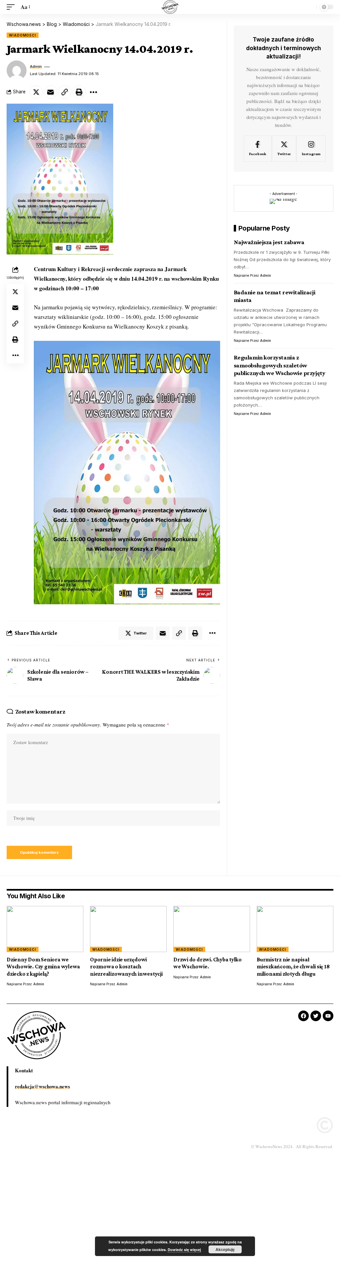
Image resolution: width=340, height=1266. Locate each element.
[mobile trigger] (12, 7)
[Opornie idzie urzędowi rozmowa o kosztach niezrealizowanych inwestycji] (128, 929)
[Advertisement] (170, 1216)
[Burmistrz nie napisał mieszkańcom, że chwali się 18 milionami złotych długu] (295, 929)
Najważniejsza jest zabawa (269, 242)
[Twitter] (284, 149)
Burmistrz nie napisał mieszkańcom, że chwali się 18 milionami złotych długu (293, 966)
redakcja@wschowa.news (42, 1086)
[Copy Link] (64, 92)
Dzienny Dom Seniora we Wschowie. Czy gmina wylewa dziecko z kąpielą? (43, 966)
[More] (93, 92)
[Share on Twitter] (36, 92)
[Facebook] (258, 149)
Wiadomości (22, 35)
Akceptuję (225, 1249)
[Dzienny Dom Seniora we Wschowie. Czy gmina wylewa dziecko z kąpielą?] (45, 929)
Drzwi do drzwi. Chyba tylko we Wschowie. (207, 963)
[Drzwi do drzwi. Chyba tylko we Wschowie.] (211, 929)
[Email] (50, 92)
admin (36, 66)
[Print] (79, 92)
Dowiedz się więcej (184, 1249)
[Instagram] (311, 149)
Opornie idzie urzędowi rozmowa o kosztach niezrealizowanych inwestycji (126, 966)
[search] (310, 7)
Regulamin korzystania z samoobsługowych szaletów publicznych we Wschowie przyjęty (279, 365)
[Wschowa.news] (169, 7)
